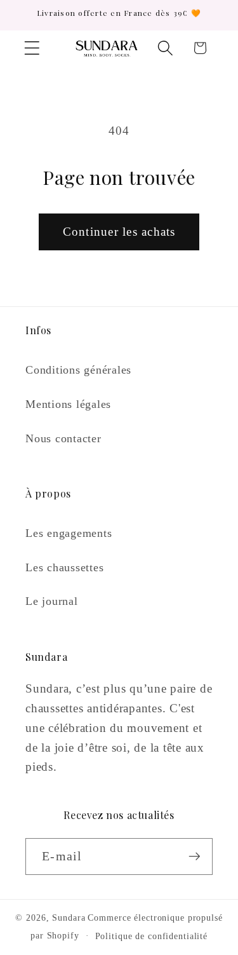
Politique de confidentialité (151, 936)
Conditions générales (78, 369)
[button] (32, 47)
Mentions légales (68, 404)
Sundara (68, 918)
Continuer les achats (119, 231)
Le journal (51, 601)
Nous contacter (63, 438)
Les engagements (68, 533)
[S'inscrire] (194, 856)
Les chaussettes (64, 567)
